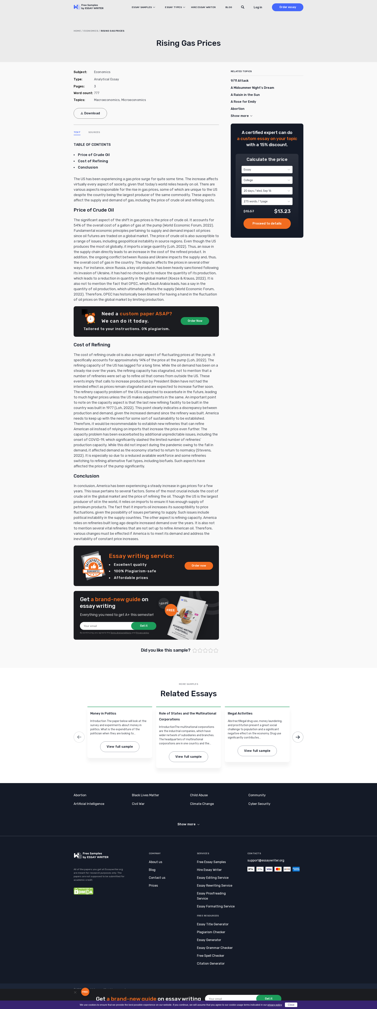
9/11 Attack (240, 81)
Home (77, 30)
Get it (144, 625)
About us (155, 862)
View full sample (120, 746)
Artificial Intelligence (89, 804)
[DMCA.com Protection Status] (83, 893)
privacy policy (274, 1004)
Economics (90, 30)
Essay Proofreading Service (211, 896)
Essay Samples (142, 7)
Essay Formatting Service (216, 906)
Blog (228, 7)
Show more (187, 824)
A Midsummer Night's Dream (252, 88)
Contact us (157, 878)
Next (297, 737)
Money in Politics (103, 713)
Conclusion (88, 167)
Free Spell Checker (210, 956)
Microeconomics (133, 100)
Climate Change (202, 804)
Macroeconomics (107, 100)
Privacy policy (142, 633)
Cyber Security (259, 804)
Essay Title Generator (213, 924)
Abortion (237, 109)
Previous (79, 737)
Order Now (195, 321)
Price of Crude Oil (94, 155)
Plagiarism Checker (211, 932)
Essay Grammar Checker (215, 948)
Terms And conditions (121, 633)
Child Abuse (199, 795)
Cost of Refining (93, 161)
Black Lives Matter (145, 795)
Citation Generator (211, 963)
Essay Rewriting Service (214, 885)
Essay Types (173, 7)
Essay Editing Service (213, 878)
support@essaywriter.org (265, 860)
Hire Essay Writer (203, 7)
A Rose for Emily (243, 102)
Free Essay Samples (211, 862)
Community (257, 795)
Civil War (138, 804)
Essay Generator (209, 940)
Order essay (287, 7)
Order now (199, 565)
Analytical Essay (106, 79)
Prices (153, 885)
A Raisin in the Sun (245, 95)
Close (291, 1004)
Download (92, 113)
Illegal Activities (240, 713)
